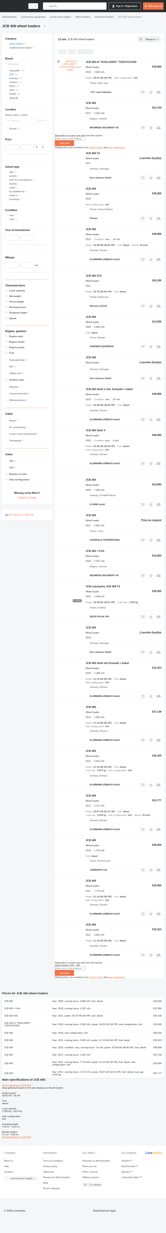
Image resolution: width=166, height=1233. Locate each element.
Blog (45, 1182)
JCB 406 (91, 103)
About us (8, 1160)
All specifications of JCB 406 (16, 1085)
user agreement (116, 147)
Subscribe (64, 143)
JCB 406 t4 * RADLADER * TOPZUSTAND (111, 62)
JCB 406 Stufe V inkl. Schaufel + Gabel (109, 389)
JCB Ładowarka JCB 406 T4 (103, 586)
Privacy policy (50, 1166)
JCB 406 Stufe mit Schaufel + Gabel (107, 663)
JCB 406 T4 (93, 153)
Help (6, 1166)
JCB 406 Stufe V (96, 430)
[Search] (46, 6)
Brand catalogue (51, 1188)
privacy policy (96, 147)
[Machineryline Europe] (13, 6)
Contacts (8, 1171)
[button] (151, 92)
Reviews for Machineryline (56, 1177)
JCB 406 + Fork (95, 551)
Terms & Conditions (53, 1160)
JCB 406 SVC (94, 275)
